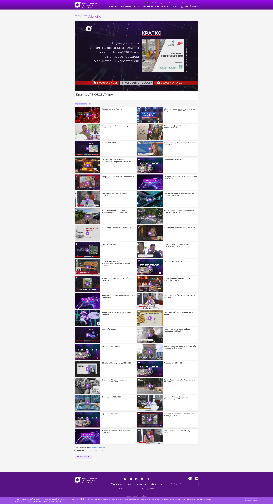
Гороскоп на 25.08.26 (173, 261)
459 (101, 450)
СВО (175, 6)
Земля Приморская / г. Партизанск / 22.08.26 (179, 381)
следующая (97, 447)
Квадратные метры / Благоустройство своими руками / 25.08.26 (116, 263)
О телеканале (117, 484)
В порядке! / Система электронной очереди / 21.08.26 (179, 415)
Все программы (83, 457)
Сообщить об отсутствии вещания (184, 484)
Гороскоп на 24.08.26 (111, 346)
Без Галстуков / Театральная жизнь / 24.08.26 (180, 296)
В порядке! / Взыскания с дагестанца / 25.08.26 (118, 178)
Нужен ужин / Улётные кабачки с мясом (178, 313)
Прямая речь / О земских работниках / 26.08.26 (180, 144)
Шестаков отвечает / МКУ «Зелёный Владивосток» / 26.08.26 (179, 110)
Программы (125, 6)
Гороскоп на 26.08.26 (173, 160)
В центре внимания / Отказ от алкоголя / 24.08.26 (177, 279)
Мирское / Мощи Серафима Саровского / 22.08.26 (176, 398)
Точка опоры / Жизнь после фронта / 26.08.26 (118, 127)
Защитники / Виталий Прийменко (116, 227)
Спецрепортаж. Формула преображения (112, 110)
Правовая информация (137, 484)
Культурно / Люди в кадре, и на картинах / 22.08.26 (115, 381)
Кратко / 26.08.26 (109, 143)
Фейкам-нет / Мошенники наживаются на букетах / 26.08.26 (116, 161)
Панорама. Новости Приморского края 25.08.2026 (180, 178)
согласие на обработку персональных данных (138, 499)
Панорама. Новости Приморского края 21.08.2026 (118, 432)
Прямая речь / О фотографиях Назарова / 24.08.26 (177, 330)
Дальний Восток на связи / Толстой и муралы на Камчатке (180, 347)
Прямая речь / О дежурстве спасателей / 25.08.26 (176, 245)
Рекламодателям (161, 3)
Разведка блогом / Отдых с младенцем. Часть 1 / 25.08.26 (114, 211)
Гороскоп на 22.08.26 (111, 414)
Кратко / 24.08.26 (109, 329)
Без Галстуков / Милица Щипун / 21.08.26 (178, 432)
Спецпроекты (161, 6)
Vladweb (144, 496)
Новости (113, 6)
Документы (156, 484)
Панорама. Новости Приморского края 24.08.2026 (118, 296)
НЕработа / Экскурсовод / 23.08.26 (116, 363)
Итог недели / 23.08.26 (111, 397)
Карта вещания (174, 3)
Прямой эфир (190, 6)
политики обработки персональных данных (42, 501)
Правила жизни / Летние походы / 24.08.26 (116, 313)
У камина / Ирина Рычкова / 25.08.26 (179, 227)
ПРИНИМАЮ (251, 500)
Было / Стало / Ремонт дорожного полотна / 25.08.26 (179, 211)
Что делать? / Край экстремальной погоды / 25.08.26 (179, 194)
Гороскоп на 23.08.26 (173, 363)
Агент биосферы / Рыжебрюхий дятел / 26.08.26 (178, 127)
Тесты (136, 6)
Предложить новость (190, 3)
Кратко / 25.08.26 (109, 244)
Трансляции (147, 6)
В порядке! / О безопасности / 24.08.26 (115, 279)
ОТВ (151, 3)
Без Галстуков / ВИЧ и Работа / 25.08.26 (115, 194)
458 (96, 450)
